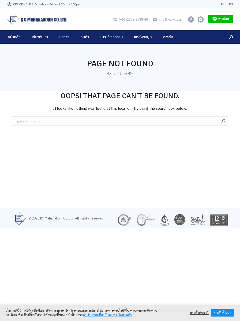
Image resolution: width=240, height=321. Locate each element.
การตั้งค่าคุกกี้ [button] (199, 313)
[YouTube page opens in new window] (201, 19)
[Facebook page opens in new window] (191, 19)
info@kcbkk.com (171, 19)
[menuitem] (223, 4)
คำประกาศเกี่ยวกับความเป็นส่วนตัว (107, 315)
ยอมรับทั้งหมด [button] (222, 313)
